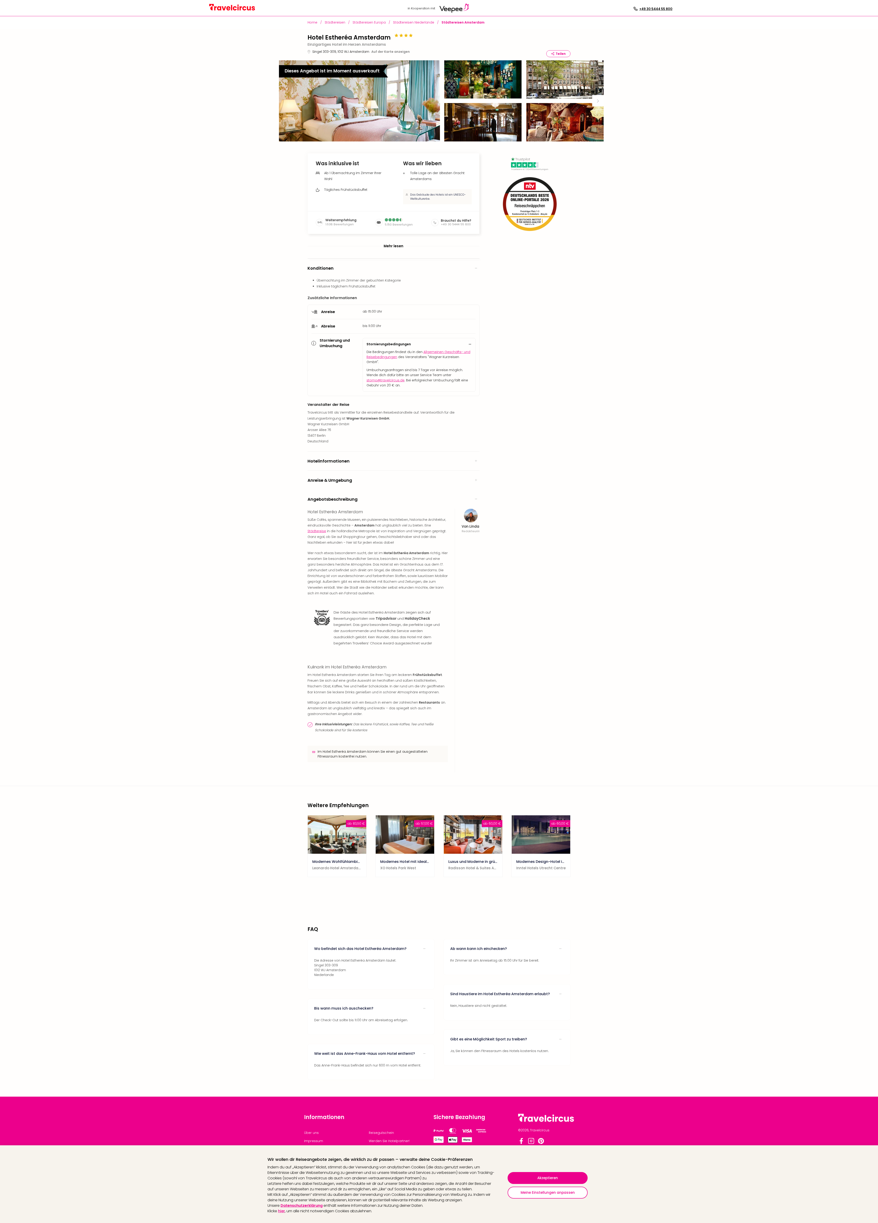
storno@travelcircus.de (385, 380)
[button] (359, 100)
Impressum (313, 1141)
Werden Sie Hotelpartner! (389, 1141)
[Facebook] (521, 1143)
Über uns (311, 1132)
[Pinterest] (541, 1143)
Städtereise (317, 531)
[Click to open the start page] (546, 1121)
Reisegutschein (381, 1132)
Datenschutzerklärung (302, 1205)
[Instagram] (531, 1143)
